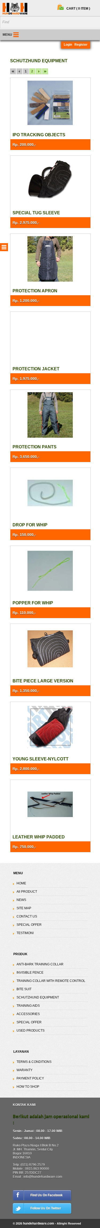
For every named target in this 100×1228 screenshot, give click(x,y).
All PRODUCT (27, 891)
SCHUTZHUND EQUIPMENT (38, 997)
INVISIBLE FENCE (30, 972)
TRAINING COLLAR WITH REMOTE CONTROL (51, 981)
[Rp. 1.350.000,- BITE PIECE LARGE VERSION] (50, 649)
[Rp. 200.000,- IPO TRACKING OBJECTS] (50, 103)
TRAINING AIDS (28, 1006)
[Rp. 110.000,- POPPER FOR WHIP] (50, 571)
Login (68, 44)
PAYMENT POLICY (30, 1078)
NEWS (21, 900)
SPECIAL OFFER (29, 925)
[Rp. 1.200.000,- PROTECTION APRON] (50, 259)
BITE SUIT (24, 989)
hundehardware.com (38, 1223)
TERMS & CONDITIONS (34, 1062)
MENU (7, 35)
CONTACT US (27, 916)
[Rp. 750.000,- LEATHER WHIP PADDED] (50, 805)
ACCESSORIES (28, 1014)
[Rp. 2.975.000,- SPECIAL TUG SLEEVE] (50, 181)
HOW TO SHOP (28, 1087)
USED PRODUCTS (31, 1030)
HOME (21, 883)
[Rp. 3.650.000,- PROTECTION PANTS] (50, 415)
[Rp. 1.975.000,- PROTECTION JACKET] (50, 337)
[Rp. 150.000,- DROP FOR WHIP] (50, 493)
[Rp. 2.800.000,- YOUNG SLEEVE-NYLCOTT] (50, 727)
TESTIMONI (25, 933)
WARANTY (25, 1070)
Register (80, 44)
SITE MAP (24, 908)
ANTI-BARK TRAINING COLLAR (40, 964)
